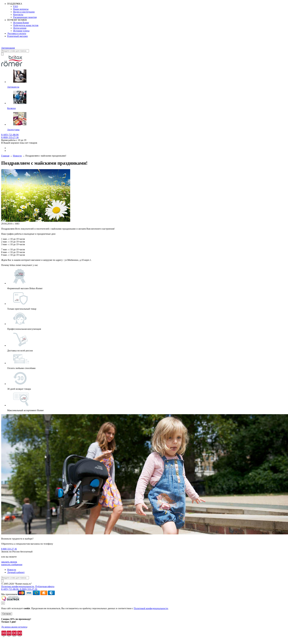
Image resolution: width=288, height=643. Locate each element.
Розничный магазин (17, 36)
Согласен (6, 614)
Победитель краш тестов (25, 25)
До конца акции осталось (14, 627)
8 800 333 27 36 (9, 549)
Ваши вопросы (20, 9)
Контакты (18, 14)
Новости (17, 155)
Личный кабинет (16, 572)
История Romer (21, 22)
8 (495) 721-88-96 (10, 134)
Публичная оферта (44, 586)
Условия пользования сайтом (47, 583)
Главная (5, 155)
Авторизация (8, 48)
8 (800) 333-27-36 (10, 137)
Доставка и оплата (16, 33)
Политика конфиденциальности (17, 586)
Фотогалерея (19, 28)
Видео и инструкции (24, 12)
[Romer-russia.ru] (6, 45)
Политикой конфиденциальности (151, 608)
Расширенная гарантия (25, 17)
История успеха (21, 30)
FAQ (15, 6)
